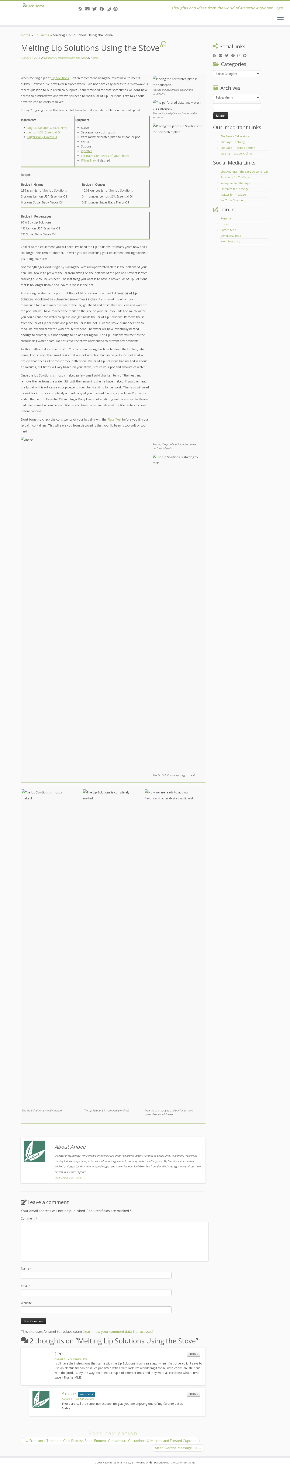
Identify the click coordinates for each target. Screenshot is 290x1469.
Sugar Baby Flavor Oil (42, 137)
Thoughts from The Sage (72, 58)
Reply (193, 1353)
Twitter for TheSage (233, 194)
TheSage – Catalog (233, 142)
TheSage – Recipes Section (238, 148)
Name (26, 1268)
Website (26, 1303)
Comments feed (231, 236)
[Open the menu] (280, 19)
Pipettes (86, 151)
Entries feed (228, 230)
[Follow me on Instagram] (110, 9)
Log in (224, 224)
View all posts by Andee (70, 1177)
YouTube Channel (232, 200)
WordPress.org (230, 241)
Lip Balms (41, 35)
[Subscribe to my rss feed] (82, 9)
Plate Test (114, 419)
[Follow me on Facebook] (103, 9)
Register (226, 218)
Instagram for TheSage (235, 183)
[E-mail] (88, 9)
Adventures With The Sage (118, 1462)
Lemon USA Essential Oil (44, 132)
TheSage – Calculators (235, 136)
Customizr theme (185, 1462)
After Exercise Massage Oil (178, 1448)
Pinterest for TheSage (235, 189)
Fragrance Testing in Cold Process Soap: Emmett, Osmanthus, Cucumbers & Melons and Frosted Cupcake (110, 1440)
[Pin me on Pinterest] (116, 9)
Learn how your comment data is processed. (118, 1331)
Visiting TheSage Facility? (236, 153)
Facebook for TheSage (235, 177)
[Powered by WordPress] (150, 1461)
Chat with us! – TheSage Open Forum (244, 171)
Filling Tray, (89, 160)
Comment (29, 1218)
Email (26, 1286)
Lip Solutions (60, 78)
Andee (94, 58)
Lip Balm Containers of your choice (105, 156)
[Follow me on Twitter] (96, 9)
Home (25, 35)
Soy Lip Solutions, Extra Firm (47, 128)
